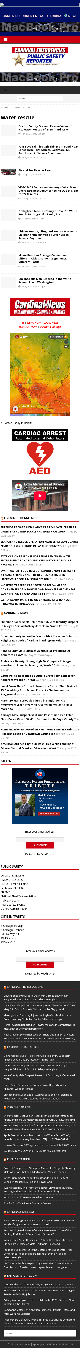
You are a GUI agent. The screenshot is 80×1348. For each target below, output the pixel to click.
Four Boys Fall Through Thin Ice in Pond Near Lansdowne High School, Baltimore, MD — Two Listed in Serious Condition (48, 150)
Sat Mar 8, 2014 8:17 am (32, 218)
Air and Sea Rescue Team (35, 170)
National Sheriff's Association (18, 896)
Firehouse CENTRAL (13, 888)
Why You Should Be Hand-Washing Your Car (28, 1197)
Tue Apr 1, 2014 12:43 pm (33, 198)
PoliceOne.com (10, 900)
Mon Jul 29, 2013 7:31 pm (33, 286)
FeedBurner (48, 854)
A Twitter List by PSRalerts (17, 423)
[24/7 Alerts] (8, 130)
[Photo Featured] (8, 172)
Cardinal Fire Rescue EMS (25, 986)
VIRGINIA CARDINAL (19, 1107)
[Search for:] (40, 98)
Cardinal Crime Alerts (23, 1047)
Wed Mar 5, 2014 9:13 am (33, 242)
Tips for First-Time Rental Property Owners (27, 1203)
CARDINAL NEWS (16, 613)
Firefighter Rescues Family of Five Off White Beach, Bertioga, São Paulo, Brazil (47, 212)
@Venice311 (8, 942)
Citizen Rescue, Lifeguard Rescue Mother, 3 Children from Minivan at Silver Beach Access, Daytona (47, 235)
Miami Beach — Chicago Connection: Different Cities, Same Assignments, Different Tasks (42, 258)
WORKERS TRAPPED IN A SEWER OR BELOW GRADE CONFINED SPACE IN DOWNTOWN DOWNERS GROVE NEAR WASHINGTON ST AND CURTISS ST (38, 589)
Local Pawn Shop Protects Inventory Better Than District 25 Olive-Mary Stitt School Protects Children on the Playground (39, 690)
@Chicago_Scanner (12, 930)
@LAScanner (8, 938)
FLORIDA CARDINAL (19, 1159)
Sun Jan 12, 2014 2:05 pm (33, 266)
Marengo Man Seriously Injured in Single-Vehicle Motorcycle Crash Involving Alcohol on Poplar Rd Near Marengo (36, 705)
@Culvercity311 (10, 934)
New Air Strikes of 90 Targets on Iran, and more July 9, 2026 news (40, 1145)
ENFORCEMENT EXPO (14, 884)
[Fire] (8, 150)
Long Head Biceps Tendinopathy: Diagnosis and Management (38, 1284)
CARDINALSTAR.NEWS (21, 1211)
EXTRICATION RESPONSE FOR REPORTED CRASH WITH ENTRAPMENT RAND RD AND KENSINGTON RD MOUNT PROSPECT (36, 560)
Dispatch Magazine (12, 875)
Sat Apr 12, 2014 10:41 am (33, 174)
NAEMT (5, 892)
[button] (5, 39)
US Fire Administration (14, 908)
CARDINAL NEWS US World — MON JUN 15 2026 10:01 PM (35, 1150)
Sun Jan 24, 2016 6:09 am (33, 133)
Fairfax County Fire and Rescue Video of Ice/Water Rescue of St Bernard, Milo (45, 127)
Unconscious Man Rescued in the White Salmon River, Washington (44, 280)
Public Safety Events (13, 904)
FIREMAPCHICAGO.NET (20, 518)
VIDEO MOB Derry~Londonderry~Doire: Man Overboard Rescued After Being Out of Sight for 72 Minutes (48, 191)
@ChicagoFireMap (12, 925)
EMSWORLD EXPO (12, 879)
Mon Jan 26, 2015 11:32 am (34, 157)
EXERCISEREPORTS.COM (22, 1275)
